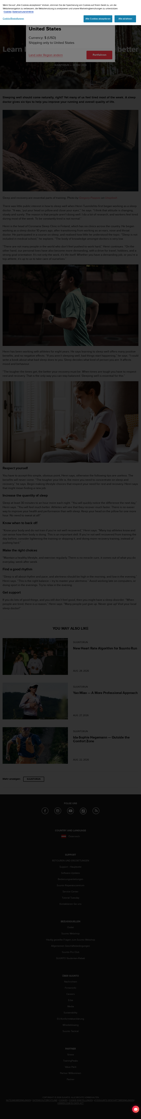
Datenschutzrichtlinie (23, 11)
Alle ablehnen (125, 18)
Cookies (8, 11)
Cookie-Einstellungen (13, 18)
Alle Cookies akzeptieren (97, 18)
